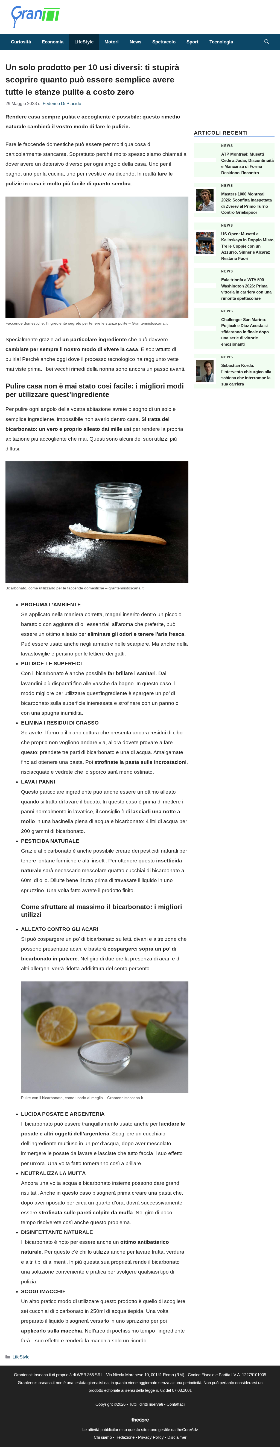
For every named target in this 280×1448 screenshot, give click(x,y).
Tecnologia (221, 41)
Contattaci (176, 1404)
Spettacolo (164, 41)
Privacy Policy (151, 1437)
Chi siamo (103, 1437)
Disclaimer (176, 1437)
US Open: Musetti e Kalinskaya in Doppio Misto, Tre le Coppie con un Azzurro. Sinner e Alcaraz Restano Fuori (248, 246)
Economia (52, 41)
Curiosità (21, 41)
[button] (267, 42)
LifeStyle (84, 41)
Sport (192, 41)
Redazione (125, 1437)
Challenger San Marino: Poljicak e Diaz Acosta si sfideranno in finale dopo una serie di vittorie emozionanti (245, 331)
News (135, 41)
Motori (111, 41)
